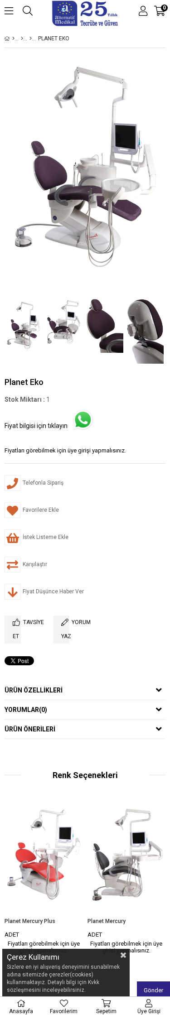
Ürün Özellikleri (34, 690)
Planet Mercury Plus (30, 921)
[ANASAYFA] (13, 38)
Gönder (153, 990)
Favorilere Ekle (44, 877)
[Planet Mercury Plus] (44, 859)
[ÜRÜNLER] (22, 38)
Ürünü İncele (59, 877)
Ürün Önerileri (30, 729)
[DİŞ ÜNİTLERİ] (30, 38)
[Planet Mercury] (126, 859)
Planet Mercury (106, 921)
